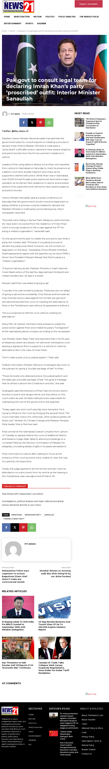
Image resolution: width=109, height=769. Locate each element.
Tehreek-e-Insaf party (13, 519)
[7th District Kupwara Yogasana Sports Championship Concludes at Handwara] (79, 122)
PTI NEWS (15, 114)
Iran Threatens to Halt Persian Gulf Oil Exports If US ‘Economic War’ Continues (17, 665)
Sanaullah (49, 515)
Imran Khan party (33, 515)
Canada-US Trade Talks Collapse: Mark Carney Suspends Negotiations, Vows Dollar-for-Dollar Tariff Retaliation (53, 667)
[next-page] (81, 196)
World (12, 31)
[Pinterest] (40, 122)
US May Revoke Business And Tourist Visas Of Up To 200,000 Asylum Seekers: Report (54, 626)
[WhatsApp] (49, 122)
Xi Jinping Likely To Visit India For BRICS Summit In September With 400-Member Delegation (18, 626)
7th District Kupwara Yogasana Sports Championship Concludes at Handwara (96, 123)
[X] (32, 122)
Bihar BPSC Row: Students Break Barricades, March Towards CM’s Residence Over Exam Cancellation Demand (96, 183)
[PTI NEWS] (5, 114)
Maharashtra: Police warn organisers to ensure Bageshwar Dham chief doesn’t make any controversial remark (15, 576)
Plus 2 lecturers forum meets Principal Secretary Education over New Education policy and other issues (69, 749)
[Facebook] (23, 122)
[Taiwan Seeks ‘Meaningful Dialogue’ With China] (53, 733)
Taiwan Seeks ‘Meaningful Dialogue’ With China (66, 735)
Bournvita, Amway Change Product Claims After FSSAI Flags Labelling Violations (94, 168)
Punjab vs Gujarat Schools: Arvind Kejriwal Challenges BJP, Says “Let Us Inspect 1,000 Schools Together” (96, 138)
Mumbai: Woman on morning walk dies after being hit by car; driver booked (55, 573)
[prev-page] (76, 196)
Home (4, 31)
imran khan (16, 515)
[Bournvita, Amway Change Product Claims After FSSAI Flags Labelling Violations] (79, 167)
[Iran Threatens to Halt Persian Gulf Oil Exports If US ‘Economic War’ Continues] (18, 648)
